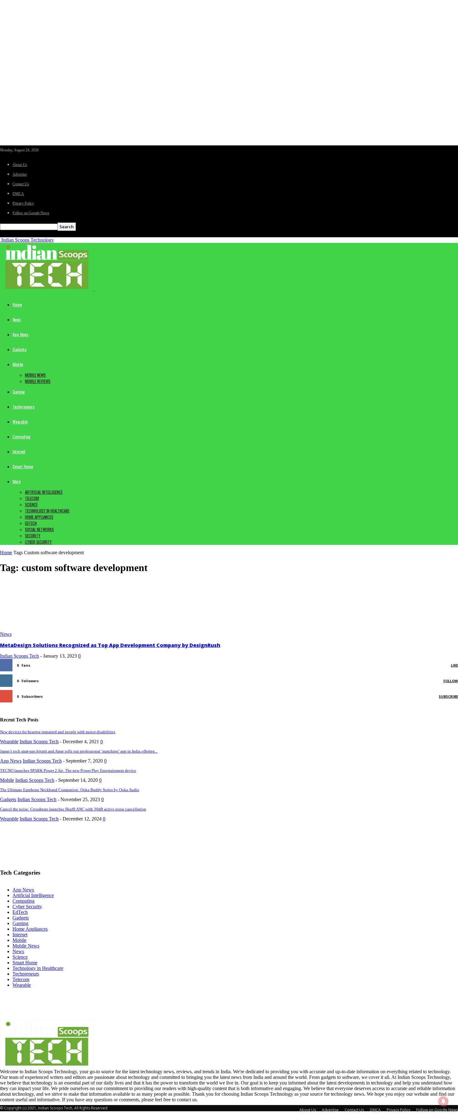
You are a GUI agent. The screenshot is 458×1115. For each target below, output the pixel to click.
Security (33, 535)
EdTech (31, 523)
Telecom (32, 498)
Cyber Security (38, 542)
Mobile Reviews (37, 381)
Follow (450, 680)
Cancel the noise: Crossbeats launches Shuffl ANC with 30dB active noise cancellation (73, 809)
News (16, 319)
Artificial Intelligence (44, 492)
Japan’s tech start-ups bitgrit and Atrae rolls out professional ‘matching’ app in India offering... (79, 751)
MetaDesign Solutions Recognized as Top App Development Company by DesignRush (110, 645)
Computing (21, 436)
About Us (19, 165)
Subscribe (448, 696)
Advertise (19, 174)
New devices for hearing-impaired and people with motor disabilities (57, 732)
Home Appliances (39, 517)
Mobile (17, 364)
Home (17, 304)
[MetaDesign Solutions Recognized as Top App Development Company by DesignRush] (50, 628)
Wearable (20, 421)
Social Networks (39, 529)
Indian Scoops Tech (19, 656)
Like (454, 665)
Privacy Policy (23, 203)
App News (20, 334)
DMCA (18, 193)
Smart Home (22, 466)
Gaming (18, 391)
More (16, 481)
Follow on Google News (30, 213)
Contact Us (20, 184)
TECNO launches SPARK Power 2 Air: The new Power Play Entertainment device (68, 770)
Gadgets (19, 349)
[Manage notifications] (443, 1101)
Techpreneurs (23, 406)
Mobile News (35, 375)
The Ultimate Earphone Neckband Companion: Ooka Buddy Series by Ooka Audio (69, 789)
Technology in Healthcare (47, 511)
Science (31, 504)
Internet (19, 451)
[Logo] (47, 289)
